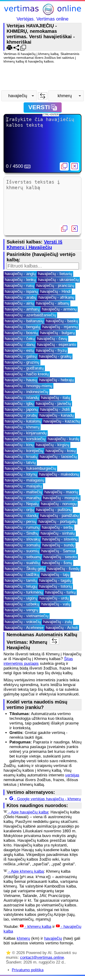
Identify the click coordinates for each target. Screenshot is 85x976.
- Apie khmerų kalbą (25, 871)
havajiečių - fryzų (51, 350)
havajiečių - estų (19, 350)
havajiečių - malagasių (24, 480)
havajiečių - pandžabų (59, 515)
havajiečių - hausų (21, 380)
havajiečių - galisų (21, 356)
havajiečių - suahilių (22, 563)
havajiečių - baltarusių (24, 321)
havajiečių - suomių (22, 551)
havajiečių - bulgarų (57, 333)
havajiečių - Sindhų (21, 533)
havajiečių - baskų (62, 321)
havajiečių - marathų (23, 498)
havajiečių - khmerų (22, 427)
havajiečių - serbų (57, 527)
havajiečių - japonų (21, 409)
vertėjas (72, 775)
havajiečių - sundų (58, 545)
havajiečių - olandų (21, 515)
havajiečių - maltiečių (23, 492)
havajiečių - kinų (19, 445)
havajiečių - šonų (57, 563)
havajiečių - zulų (57, 622)
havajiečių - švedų (63, 568)
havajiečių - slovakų (22, 539)
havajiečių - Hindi (55, 291)
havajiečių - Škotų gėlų (25, 568)
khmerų (23, 938)
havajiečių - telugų (21, 586)
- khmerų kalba (37, 926)
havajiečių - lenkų (20, 279)
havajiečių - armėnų (59, 309)
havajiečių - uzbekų (22, 604)
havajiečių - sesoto (60, 557)
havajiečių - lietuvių (55, 274)
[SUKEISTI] (42, 95)
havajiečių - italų (55, 397)
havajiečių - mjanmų (60, 327)
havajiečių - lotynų (21, 474)
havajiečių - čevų (52, 338)
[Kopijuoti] (64, 166)
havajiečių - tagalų (55, 580)
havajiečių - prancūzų (55, 285)
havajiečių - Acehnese (24, 627)
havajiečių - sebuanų (23, 557)
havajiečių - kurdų (63, 439)
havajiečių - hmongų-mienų (28, 386)
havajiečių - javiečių (53, 403)
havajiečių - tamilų (21, 580)
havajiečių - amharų (22, 309)
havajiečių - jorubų (21, 415)
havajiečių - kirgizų (52, 445)
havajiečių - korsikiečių (25, 439)
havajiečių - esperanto (56, 344)
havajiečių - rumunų (22, 527)
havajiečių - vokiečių (23, 622)
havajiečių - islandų (22, 397)
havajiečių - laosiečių (58, 456)
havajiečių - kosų (61, 450)
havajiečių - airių (19, 303)
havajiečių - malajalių (23, 486)
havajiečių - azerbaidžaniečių (30, 315)
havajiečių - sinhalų (58, 533)
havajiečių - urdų (54, 598)
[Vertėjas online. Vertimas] (42, 10)
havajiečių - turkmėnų (24, 592)
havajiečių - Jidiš (55, 409)
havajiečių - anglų (20, 274)
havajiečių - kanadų (56, 415)
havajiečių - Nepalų (21, 504)
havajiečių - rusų (19, 285)
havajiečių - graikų (55, 356)
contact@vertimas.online (42, 957)
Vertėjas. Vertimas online (42, 18)
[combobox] (19, 95)
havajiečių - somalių (22, 545)
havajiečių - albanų (52, 303)
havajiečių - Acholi (62, 627)
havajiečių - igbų (19, 403)
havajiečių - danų (20, 344)
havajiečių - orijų (19, 509)
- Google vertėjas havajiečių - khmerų (47, 799)
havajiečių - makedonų (59, 474)
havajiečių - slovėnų (59, 539)
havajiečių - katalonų (23, 421)
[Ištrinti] (74, 166)
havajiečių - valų (55, 604)
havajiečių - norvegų (58, 504)
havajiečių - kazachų (61, 421)
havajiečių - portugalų (57, 521)
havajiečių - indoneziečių (26, 392)
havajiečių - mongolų (61, 498)
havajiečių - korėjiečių (24, 450)
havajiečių (53, 938)
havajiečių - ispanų (21, 291)
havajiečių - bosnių (21, 333)
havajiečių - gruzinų (22, 362)
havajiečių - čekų (20, 338)
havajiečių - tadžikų (22, 574)
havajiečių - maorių (61, 492)
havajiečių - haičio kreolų (27, 374)
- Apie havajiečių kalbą (27, 812)
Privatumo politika (27, 970)
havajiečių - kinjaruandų (26, 433)
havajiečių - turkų (60, 592)
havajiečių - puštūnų (54, 509)
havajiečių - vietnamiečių (26, 616)
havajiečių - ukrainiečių (58, 279)
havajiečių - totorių (55, 586)
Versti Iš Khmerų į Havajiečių (34, 244)
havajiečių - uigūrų (21, 598)
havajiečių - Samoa (58, 551)
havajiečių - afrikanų (56, 297)
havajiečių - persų (20, 521)
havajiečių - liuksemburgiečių (30, 468)
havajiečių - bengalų (22, 327)
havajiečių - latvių (20, 462)
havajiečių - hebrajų (56, 380)
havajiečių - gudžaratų (24, 368)
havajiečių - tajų (55, 574)
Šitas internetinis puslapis (38, 661)
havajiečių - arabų (20, 297)
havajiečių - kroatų (21, 456)
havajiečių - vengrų (21, 610)
